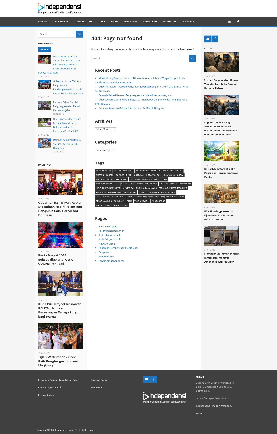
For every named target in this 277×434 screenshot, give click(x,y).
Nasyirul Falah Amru (146, 188)
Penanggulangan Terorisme (173, 188)
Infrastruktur (153, 175)
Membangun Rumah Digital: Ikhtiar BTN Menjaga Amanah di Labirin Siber (221, 257)
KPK (133, 183)
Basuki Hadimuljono (146, 170)
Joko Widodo (102, 179)
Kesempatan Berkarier (111, 230)
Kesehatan (169, 21)
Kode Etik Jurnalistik (109, 235)
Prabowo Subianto (125, 196)
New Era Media (107, 243)
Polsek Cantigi (168, 192)
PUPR (181, 196)
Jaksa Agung (169, 175)
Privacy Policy (106, 256)
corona (110, 175)
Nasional (43, 21)
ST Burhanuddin (104, 201)
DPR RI (129, 175)
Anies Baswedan (104, 170)
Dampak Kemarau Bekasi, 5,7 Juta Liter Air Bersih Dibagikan (132, 108)
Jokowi (180, 175)
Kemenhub (135, 179)
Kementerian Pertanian (107, 183)
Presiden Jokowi (145, 196)
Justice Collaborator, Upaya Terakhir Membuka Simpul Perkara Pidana (221, 84)
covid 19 (120, 175)
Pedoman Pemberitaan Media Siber (118, 247)
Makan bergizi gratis (147, 183)
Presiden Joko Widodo (166, 196)
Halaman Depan (108, 226)
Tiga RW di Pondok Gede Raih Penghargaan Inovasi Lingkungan (58, 361)
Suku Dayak (119, 201)
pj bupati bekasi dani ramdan (122, 192)
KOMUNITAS (44, 165)
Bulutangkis (176, 170)
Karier (199, 413)
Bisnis (114, 21)
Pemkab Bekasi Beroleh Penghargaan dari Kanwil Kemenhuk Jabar (135, 95)
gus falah (139, 175)
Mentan (170, 183)
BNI (159, 170)
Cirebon (100, 175)
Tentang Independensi (111, 260)
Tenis (129, 201)
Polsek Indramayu (105, 196)
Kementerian (160, 179)
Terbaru (44, 49)
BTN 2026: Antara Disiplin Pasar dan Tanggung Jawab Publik (221, 173)
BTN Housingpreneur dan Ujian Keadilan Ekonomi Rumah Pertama (219, 215)
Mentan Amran (183, 183)
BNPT (165, 170)
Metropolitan (83, 21)
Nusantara (62, 21)
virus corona (158, 201)
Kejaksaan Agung (119, 179)
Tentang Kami (99, 380)
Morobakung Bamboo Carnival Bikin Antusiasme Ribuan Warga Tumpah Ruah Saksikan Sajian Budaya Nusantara (59, 64)
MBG (162, 183)
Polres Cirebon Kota (148, 192)
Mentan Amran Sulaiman (108, 188)
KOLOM (208, 48)
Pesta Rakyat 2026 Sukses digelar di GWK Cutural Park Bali (55, 260)
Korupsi (125, 183)
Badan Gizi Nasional (123, 170)
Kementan (147, 179)
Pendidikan (150, 21)
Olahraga (188, 21)
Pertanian (130, 21)
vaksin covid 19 (141, 201)
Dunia (101, 21)
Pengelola (104, 252)
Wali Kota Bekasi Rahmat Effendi (112, 205)
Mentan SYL (128, 188)
